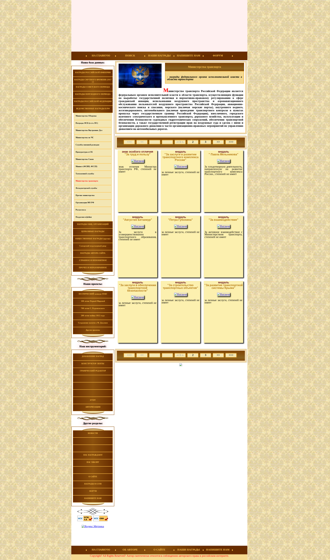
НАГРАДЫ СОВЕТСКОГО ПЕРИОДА (93, 87)
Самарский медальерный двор (92, 246)
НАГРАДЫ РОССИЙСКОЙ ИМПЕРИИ (93, 72)
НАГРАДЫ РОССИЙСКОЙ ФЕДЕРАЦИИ (93, 101)
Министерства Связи (85, 159)
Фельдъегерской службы (86, 188)
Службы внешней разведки (87, 145)
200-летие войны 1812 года (93, 315)
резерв (93, 400)
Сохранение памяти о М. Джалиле (93, 323)
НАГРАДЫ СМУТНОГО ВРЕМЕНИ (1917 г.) (93, 81)
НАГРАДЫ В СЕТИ (93, 484)
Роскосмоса (81, 210)
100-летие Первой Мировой (93, 301)
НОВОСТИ (93, 433)
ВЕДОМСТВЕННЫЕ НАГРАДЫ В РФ (93, 109)
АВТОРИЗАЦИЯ (92, 407)
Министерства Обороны (86, 116)
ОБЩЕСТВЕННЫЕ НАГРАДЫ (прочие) (93, 239)
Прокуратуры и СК (84, 152)
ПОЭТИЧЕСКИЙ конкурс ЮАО (93, 294)
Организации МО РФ (85, 202)
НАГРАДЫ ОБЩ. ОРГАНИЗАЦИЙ (93, 224)
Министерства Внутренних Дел (89, 130)
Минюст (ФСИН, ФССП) (86, 166)
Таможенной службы (85, 174)
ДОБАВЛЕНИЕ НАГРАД (93, 356)
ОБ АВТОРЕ (130, 549)
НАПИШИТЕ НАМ (188, 55)
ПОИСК (130, 55)
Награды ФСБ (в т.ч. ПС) (87, 123)
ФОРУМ (218, 55)
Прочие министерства (85, 195)
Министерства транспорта (87, 181)
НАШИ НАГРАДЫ (159, 55)
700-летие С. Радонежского (93, 308)
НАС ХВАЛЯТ (93, 462)
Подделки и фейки (84, 217)
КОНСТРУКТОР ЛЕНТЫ (92, 363)
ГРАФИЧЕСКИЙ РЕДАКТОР (93, 371)
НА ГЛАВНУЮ (101, 55)
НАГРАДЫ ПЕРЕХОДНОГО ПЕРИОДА (93, 94)
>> (218, 141)
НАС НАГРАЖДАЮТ (92, 455)
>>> (231, 141)
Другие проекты (93, 330)
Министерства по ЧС (85, 137)
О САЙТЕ (93, 477)
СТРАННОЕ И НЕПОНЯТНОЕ (93, 260)
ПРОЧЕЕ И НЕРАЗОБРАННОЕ (93, 267)
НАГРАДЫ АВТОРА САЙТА (92, 253)
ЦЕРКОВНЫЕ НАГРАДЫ (92, 231)
